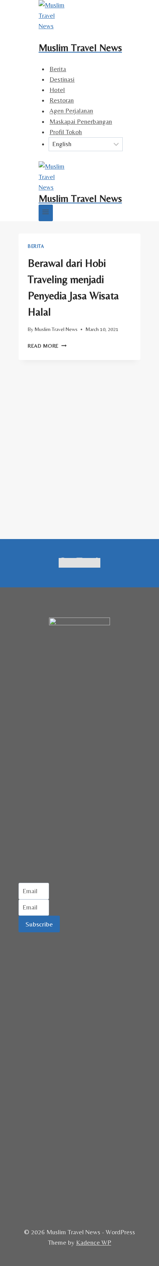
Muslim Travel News (56, 329)
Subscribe (39, 924)
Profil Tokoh (65, 132)
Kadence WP (93, 1242)
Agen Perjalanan (71, 111)
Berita (57, 69)
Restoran (61, 100)
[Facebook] (63, 563)
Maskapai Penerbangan (80, 121)
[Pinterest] (88, 563)
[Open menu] (46, 213)
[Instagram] (79, 563)
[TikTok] (96, 563)
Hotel (57, 90)
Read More (47, 346)
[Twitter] (71, 563)
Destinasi (61, 79)
